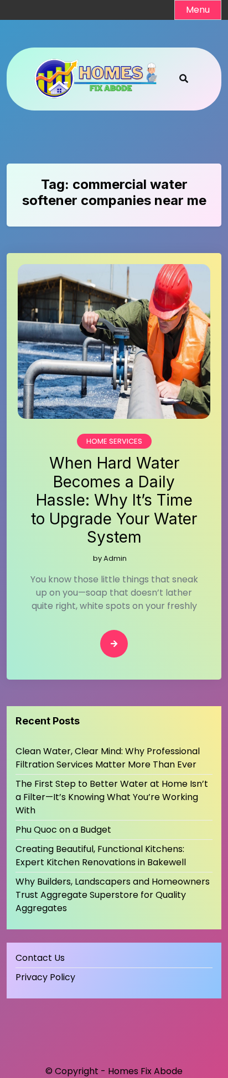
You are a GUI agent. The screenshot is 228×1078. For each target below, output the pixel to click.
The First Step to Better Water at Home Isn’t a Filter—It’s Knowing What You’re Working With (111, 797)
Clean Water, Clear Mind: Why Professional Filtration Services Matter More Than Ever (107, 758)
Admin (115, 558)
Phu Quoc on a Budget (63, 829)
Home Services (114, 441)
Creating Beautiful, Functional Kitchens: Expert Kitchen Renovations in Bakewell (101, 856)
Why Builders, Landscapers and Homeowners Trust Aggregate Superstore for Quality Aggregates (112, 894)
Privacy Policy (45, 977)
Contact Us (40, 957)
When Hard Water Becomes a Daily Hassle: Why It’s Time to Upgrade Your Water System (114, 500)
